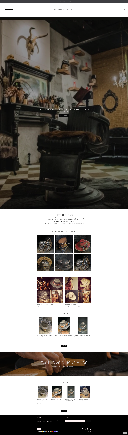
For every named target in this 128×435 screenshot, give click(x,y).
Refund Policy (39, 421)
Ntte (90, 431)
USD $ (39, 429)
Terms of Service (49, 421)
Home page (38, 420)
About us (43, 420)
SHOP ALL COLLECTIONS (64, 115)
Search (44, 421)
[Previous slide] (60, 207)
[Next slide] (66, 207)
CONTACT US (48, 420)
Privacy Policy (55, 420)
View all (64, 345)
